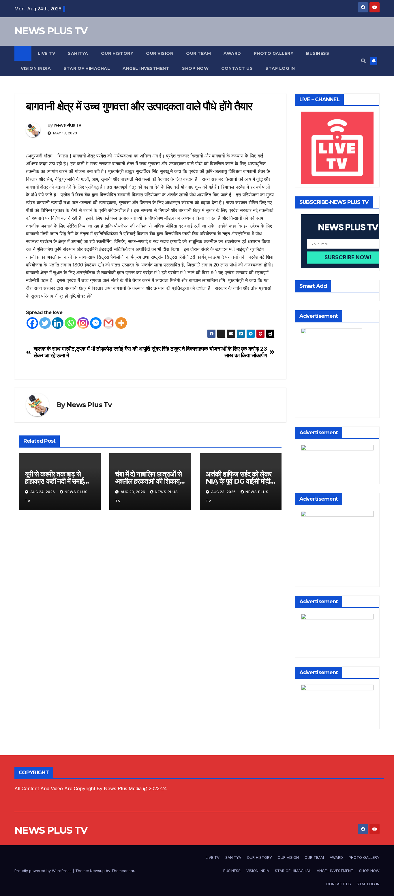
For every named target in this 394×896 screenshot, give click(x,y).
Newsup (97, 870)
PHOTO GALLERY (274, 53)
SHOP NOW (195, 68)
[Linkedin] (57, 323)
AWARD (232, 53)
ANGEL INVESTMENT (146, 68)
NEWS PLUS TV (50, 31)
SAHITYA (78, 53)
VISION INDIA (36, 68)
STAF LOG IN (280, 68)
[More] (121, 323)
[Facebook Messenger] (96, 323)
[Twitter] (45, 323)
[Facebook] (32, 323)
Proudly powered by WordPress (43, 870)
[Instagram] (83, 323)
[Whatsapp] (70, 323)
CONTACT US (237, 68)
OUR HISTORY (117, 53)
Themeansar (122, 870)
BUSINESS (317, 53)
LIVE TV (46, 53)
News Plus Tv (67, 125)
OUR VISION (159, 53)
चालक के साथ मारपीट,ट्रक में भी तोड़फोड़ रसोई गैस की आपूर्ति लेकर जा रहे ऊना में (92, 352)
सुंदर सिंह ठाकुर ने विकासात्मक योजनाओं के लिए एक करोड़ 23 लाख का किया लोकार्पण (209, 352)
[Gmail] (108, 323)
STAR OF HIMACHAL (86, 68)
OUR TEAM (198, 53)
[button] (363, 61)
